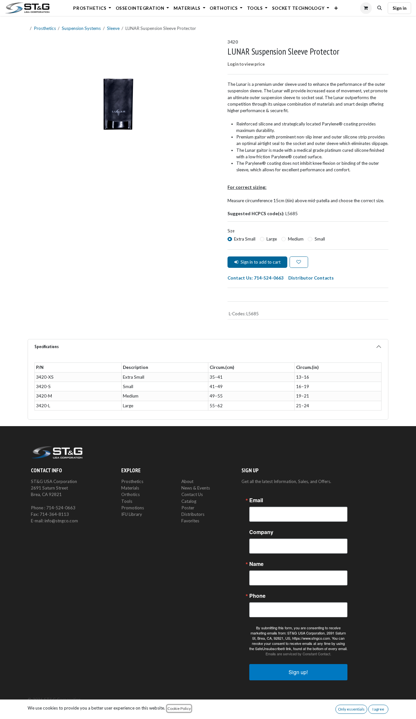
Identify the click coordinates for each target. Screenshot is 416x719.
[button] (380, 8)
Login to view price (246, 64)
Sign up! (298, 672)
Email (256, 500)
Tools (126, 501)
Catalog (188, 501)
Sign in (400, 8)
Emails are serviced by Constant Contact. (298, 653)
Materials (130, 487)
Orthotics (130, 494)
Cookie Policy (179, 708)
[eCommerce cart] (366, 8)
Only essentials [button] (351, 709)
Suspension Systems (81, 28)
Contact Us (192, 494)
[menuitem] (92, 8)
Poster (187, 507)
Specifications (46, 346)
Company (261, 532)
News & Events (195, 487)
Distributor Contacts (311, 278)
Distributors (192, 514)
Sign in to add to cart (260, 262)
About (187, 481)
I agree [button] (378, 709)
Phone (257, 595)
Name (256, 564)
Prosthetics (45, 28)
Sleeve (113, 28)
